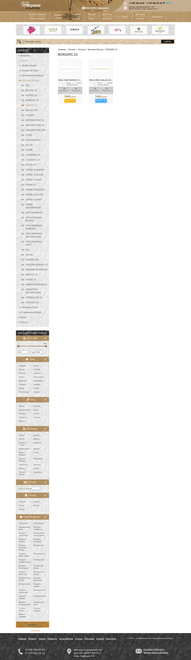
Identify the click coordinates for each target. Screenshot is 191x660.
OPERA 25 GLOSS (34, 194)
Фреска (22, 421)
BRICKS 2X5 (31, 110)
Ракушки (37, 464)
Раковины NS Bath (32, 312)
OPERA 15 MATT (34, 179)
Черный (36, 392)
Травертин (37, 472)
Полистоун (23, 464)
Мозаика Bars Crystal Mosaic (39, 534)
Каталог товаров (37, 14)
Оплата (140, 18)
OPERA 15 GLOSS (34, 174)
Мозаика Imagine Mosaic (25, 561)
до (33, 352)
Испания (24, 55)
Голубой (36, 369)
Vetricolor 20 (32, 302)
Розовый (22, 384)
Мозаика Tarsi (24, 584)
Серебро (36, 384)
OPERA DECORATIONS (33, 206)
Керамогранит (24, 410)
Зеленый (37, 373)
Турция (22, 509)
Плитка (76, 18)
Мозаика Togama (37, 585)
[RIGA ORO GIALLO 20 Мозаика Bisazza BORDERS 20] (101, 69)
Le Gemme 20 (33, 159)
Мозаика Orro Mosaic (39, 573)
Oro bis (29, 254)
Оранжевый (38, 381)
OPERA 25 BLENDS (35, 189)
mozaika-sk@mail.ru (154, 649)
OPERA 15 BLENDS (35, 169)
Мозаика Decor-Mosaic (24, 554)
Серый (21, 388)
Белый (36, 366)
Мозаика (76, 14)
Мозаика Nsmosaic (22, 573)
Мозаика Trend (30, 307)
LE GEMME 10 (33, 154)
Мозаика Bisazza (30, 80)
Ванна (21, 406)
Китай (23, 317)
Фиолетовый (24, 392)
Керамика (37, 443)
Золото (22, 377)
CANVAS (30, 115)
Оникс (36, 452)
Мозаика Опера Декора (24, 603)
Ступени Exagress (36, 609)
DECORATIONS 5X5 (35, 129)
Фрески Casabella (22, 615)
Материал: (62, 83)
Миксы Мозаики (22, 453)
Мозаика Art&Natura (33, 75)
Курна (35, 410)
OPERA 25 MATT (34, 199)
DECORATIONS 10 (35, 120)
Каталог (72, 49)
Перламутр (37, 458)
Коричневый (38, 377)
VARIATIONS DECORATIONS (33, 291)
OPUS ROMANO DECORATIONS (34, 235)
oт (19, 352)
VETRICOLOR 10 (34, 297)
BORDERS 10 (32, 100)
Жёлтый (22, 373)
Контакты (157, 16)
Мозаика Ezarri (39, 553)
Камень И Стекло (23, 444)
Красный (22, 381)
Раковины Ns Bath (38, 603)
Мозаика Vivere (39, 596)
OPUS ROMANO (34, 212)
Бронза (22, 369)
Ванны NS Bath (30, 70)
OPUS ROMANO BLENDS (34, 219)
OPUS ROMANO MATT (34, 243)
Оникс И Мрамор (22, 459)
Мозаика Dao (38, 545)
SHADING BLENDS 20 (36, 269)
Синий (36, 388)
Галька (21, 435)
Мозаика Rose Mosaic (24, 579)
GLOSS (29, 144)
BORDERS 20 (32, 105)
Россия (24, 322)
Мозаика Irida (38, 560)
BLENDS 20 (31, 95)
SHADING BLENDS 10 (36, 264)
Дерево (36, 435)
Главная (62, 49)
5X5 (27, 85)
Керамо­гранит (58, 16)
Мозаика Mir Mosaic (38, 567)
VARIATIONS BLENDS (36, 284)
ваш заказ (91, 8)
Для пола (107, 14)
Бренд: (64, 85)
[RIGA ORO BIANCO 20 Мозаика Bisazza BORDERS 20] (70, 69)
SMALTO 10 (31, 274)
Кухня (92, 18)
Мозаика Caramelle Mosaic (23, 547)
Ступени (36, 417)
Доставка (140, 14)
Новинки (52, 638)
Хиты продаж (66, 638)
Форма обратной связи (156, 652)
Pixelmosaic (23, 523)
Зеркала (36, 406)
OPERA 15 (31, 164)
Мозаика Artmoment (23, 534)
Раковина (23, 417)
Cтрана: (73, 83)
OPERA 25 (31, 184)
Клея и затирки (37, 18)
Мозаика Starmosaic (37, 579)
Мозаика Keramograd (23, 567)
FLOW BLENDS (33, 139)
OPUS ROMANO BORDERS (34, 227)
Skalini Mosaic (29, 65)
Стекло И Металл (22, 473)
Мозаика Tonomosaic (23, 591)
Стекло (36, 468)
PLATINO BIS (32, 259)
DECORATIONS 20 (35, 125)
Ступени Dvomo (22, 609)
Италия (23, 60)
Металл (36, 449)
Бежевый (22, 366)
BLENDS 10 (31, 90)
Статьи (79, 638)
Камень (36, 439)
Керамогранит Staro (24, 528)
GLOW (29, 149)
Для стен (107, 18)
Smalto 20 (31, 279)
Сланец (22, 468)
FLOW (29, 134)
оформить (103, 8)
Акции (42, 638)
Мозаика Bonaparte (37, 540)
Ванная (91, 14)
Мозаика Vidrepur (22, 597)
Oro (28, 249)
